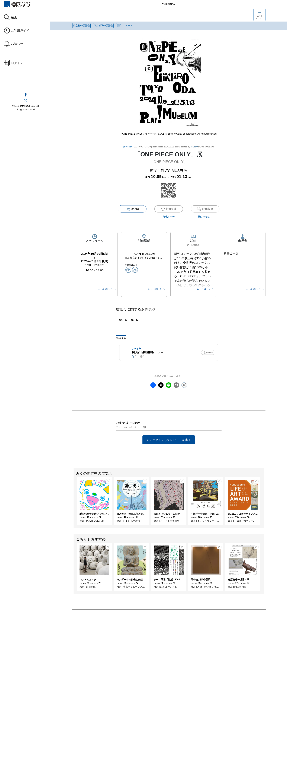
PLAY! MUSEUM (202, 146)
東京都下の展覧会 (103, 25)
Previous (73, 502)
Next (263, 502)
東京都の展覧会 (81, 25)
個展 (119, 25)
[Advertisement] (161, 644)
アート (129, 25)
